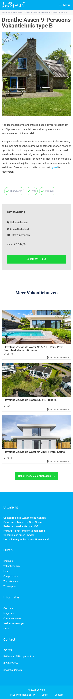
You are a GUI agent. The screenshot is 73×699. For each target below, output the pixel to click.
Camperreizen (10, 576)
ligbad (54, 167)
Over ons (8, 608)
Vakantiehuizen (16, 12)
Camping (8, 561)
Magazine (8, 613)
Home (4, 12)
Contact (59, 694)
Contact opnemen (12, 618)
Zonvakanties (10, 581)
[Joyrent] (13, 5)
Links (6, 628)
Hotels (6, 571)
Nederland (23, 229)
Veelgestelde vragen (13, 623)
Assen (13, 229)
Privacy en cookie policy (22, 694)
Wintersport (9, 586)
